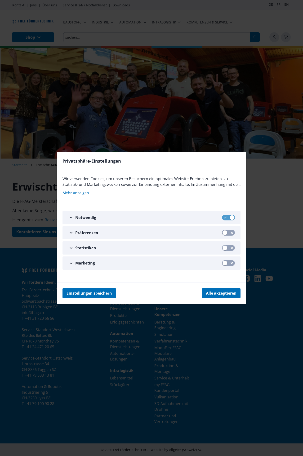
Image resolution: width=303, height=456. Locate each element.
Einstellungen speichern (89, 293)
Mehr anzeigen (75, 193)
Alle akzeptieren (221, 293)
